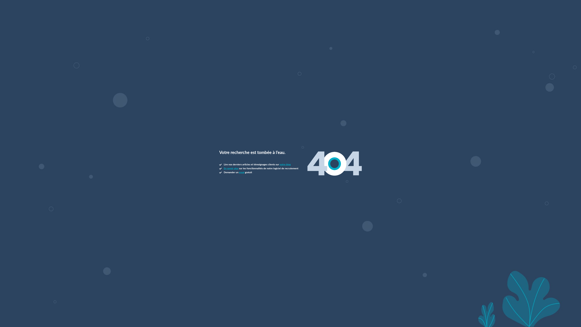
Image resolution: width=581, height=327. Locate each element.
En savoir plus (231, 168)
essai (241, 172)
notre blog (285, 164)
